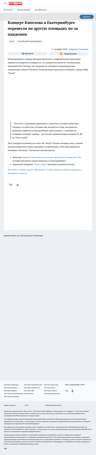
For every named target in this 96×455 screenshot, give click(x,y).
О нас (26, 405)
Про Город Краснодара (11, 396)
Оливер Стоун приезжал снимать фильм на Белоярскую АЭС (51, 157)
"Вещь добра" (40, 164)
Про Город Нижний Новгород (13, 393)
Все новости (8, 10)
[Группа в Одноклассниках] (68, 53)
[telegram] (18, 185)
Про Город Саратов (50, 390)
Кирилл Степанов (78, 49)
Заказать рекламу (23, 10)
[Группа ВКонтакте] (27, 53)
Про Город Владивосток (52, 393)
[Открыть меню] (5, 3)
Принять (86, 17)
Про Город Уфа (29, 390)
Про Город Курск (49, 388)
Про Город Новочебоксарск (33, 385)
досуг (11, 41)
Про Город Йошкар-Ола (32, 388)
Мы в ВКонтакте (41, 10)
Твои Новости (28, 393)
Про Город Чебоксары (11, 385)
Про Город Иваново (10, 388)
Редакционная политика (53, 405)
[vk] (11, 185)
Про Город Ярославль (51, 385)
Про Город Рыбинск (10, 390)
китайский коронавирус (30, 41)
